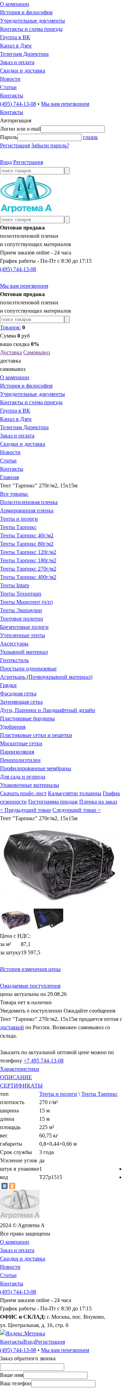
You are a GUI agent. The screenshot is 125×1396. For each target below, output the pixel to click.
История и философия (26, 12)
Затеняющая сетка (21, 702)
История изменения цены (30, 969)
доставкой (12, 1027)
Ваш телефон (15, 1383)
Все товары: (14, 494)
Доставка (11, 352)
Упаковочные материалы (29, 785)
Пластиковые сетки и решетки (36, 735)
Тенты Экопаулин (21, 610)
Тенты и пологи (19, 519)
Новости (10, 79)
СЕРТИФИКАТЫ (21, 1086)
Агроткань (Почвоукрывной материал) (46, 677)
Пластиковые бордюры (27, 718)
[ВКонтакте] (4, 1186)
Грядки (8, 685)
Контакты (11, 95)
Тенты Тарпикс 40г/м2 (26, 535)
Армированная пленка (26, 510)
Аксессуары (14, 644)
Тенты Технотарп (20, 594)
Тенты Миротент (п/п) (26, 602)
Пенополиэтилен (20, 760)
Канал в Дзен (16, 46)
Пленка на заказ (98, 802)
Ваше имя (11, 1375)
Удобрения (12, 727)
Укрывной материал (24, 652)
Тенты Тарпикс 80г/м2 (26, 544)
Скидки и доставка (22, 70)
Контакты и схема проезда (31, 29)
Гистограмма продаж (53, 802)
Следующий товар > (76, 810)
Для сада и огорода (22, 777)
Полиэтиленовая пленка (29, 502)
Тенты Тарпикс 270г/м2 (28, 569)
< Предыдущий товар (25, 810)
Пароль (8, 137)
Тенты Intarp (14, 585)
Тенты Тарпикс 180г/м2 (28, 560)
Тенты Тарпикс (18, 527)
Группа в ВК (15, 37)
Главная (9, 477)
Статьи (8, 87)
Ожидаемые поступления (30, 986)
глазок (90, 137)
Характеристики (19, 1069)
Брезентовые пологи (24, 627)
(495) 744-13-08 (18, 104)
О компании (14, 4)
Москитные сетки (21, 743)
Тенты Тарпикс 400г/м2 (28, 577)
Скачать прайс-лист (23, 793)
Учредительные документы (32, 21)
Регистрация (15, 145)
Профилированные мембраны (35, 768)
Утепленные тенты (22, 635)
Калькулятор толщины (74, 793)
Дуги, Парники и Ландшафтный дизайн (47, 710)
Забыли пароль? (50, 145)
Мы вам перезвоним (65, 104)
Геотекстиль (14, 660)
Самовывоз (36, 352)
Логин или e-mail (20, 129)
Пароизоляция (17, 752)
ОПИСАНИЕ (16, 1077)
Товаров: (10, 327)
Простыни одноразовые (28, 668)
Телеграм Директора (24, 54)
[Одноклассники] (12, 1186)
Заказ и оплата (17, 62)
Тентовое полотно (21, 619)
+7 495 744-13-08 (44, 1061)
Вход (6, 162)
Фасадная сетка (18, 693)
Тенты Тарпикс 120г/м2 (28, 552)
